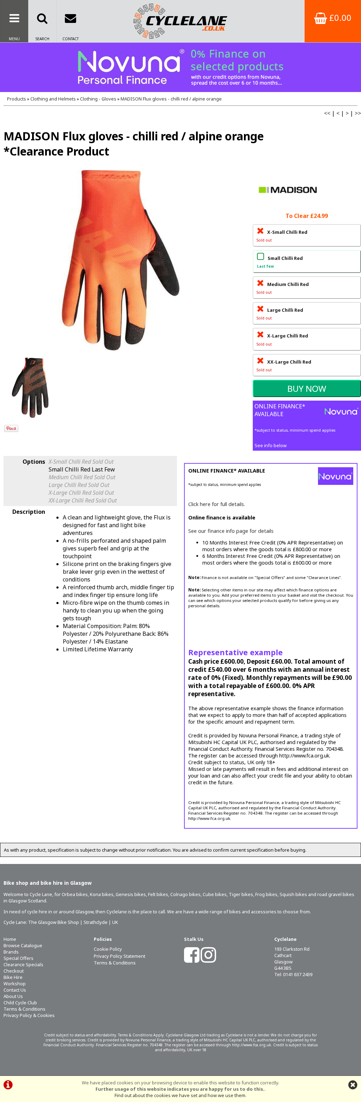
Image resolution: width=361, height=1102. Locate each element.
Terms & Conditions (24, 1009)
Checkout (14, 971)
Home (10, 939)
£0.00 (339, 17)
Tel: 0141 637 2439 (293, 974)
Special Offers (18, 958)
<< (327, 113)
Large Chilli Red (280, 314)
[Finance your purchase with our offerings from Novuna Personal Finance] (180, 67)
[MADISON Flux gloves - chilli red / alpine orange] (120, 260)
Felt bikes (158, 894)
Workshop (15, 983)
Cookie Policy (108, 949)
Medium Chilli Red (283, 288)
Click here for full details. (216, 504)
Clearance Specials (23, 964)
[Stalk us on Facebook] (192, 959)
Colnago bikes (185, 894)
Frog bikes (266, 894)
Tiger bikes (241, 894)
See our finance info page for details (231, 531)
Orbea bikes (75, 894)
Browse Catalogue (23, 945)
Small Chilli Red (280, 262)
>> (358, 113)
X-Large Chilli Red (282, 339)
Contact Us (15, 990)
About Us (13, 996)
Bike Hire (13, 977)
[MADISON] (288, 207)
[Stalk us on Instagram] (208, 959)
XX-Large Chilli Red (284, 365)
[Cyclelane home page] (180, 21)
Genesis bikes (131, 894)
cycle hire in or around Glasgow (60, 911)
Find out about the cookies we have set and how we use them (180, 1095)
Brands (11, 952)
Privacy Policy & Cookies (29, 1015)
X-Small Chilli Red (282, 236)
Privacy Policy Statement (119, 956)
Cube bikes (215, 894)
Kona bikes (102, 894)
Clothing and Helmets (53, 99)
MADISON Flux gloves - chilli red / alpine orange (171, 99)
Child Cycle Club (20, 1002)
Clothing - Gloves (98, 99)
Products (16, 99)
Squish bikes (293, 894)
